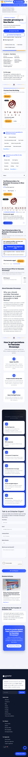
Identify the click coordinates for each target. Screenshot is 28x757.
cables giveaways (12, 137)
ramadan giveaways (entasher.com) (13, 331)
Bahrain (5, 323)
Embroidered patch (17, 146)
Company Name (5, 533)
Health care (6, 169)
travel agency (15, 159)
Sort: (5, 190)
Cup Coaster (20, 140)
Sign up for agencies (9, 741)
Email (3, 526)
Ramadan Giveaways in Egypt (8, 9)
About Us (7, 699)
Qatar (8, 321)
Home (3, 7)
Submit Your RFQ (15, 30)
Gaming (6, 711)
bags (5, 137)
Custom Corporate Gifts (16, 143)
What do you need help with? (8, 547)
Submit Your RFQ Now (14, 645)
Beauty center (7, 159)
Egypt (11, 320)
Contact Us (7, 701)
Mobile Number (5, 540)
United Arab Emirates (16, 320)
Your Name (4, 519)
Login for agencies (9, 743)
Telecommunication (15, 163)
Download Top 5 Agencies (14, 34)
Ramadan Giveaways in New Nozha (9, 11)
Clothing (12, 166)
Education (6, 166)
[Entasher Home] (6, 2)
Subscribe (22, 692)
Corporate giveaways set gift (10, 140)
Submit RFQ (8, 194)
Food (17, 166)
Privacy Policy (8, 713)
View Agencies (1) (9, 39)
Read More (6, 149)
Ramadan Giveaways (10, 7)
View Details (8, 222)
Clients (6, 705)
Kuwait (17, 321)
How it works (7, 723)
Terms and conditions (9, 715)
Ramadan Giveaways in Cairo (8, 10)
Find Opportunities (9, 731)
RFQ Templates (8, 729)
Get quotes (7, 96)
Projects (6, 707)
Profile (15, 121)
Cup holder (6, 143)
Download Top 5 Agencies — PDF (15, 247)
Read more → (6, 602)
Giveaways (6, 302)
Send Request (14, 570)
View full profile (16, 263)
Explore (6, 725)
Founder (6, 709)
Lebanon (11, 321)
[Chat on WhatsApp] (25, 748)
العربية (5, 746)
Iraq (15, 321)
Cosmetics (6, 163)
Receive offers (8, 727)
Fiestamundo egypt (9, 117)
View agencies (21, 5)
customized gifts (7, 146)
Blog (6, 703)
